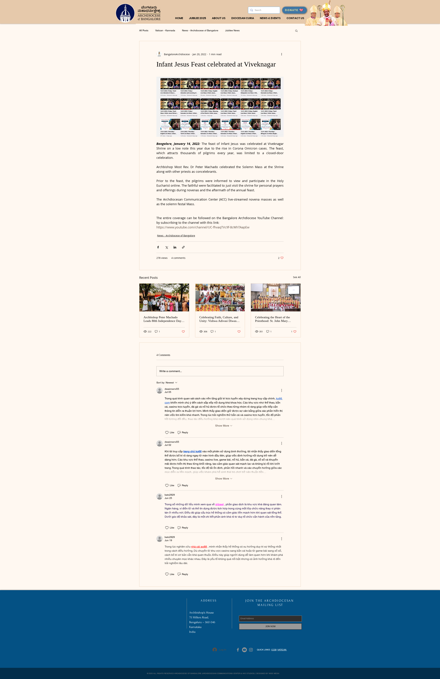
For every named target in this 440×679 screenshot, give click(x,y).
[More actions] (281, 54)
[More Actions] (281, 390)
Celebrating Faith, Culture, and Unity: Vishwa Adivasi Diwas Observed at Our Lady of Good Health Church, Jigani (218, 319)
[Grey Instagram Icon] (251, 649)
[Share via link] (183, 247)
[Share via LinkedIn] (175, 247)
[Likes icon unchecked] (167, 432)
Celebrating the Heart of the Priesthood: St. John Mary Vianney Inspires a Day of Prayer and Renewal (272, 319)
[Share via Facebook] (158, 247)
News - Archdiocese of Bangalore (200, 30)
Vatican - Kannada (165, 30)
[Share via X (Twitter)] (166, 247)
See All (297, 277)
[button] (218, 18)
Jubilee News (232, 30)
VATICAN (282, 650)
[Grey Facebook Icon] (237, 649)
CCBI (273, 650)
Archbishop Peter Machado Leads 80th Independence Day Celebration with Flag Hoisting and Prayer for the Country (163, 319)
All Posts (143, 30)
